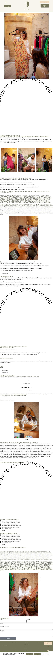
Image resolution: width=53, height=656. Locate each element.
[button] (1, 419)
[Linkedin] (47, 648)
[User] (28, 9)
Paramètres (45, 654)
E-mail (1, 621)
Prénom (28, 617)
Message (2, 628)
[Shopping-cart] (25, 9)
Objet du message (4, 624)
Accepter (30, 654)
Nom (1, 617)
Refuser (37, 654)
